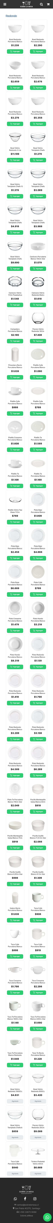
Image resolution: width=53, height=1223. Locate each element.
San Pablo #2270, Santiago (27, 1208)
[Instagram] (34, 1198)
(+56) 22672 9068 (27, 1212)
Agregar (16, 51)
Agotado (15, 1101)
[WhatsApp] (15, 1198)
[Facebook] (25, 1198)
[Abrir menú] (5, 4)
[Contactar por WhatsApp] (47, 1217)
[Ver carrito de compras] (48, 4)
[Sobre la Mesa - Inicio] (26, 4)
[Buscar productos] (41, 4)
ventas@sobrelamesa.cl (28, 1205)
